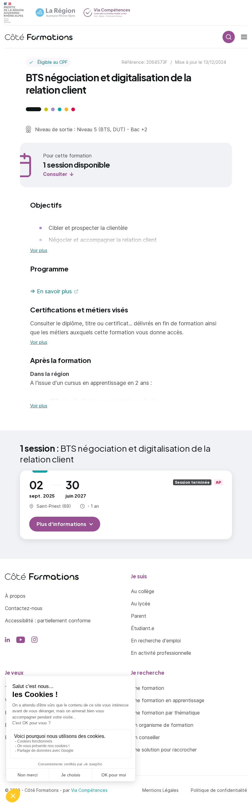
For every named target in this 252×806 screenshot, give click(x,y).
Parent (138, 616)
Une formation (147, 688)
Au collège (142, 591)
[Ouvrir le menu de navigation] (244, 37)
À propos (15, 596)
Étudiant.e (142, 628)
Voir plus (38, 250)
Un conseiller (145, 737)
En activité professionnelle (161, 653)
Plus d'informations (61, 524)
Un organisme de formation (162, 725)
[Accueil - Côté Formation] (39, 37)
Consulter (55, 174)
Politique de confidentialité (219, 790)
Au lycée (140, 603)
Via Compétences (89, 790)
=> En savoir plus (51, 291)
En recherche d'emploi (156, 640)
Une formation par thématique (165, 713)
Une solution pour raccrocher (164, 750)
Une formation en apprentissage (167, 700)
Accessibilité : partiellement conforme (48, 620)
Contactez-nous (23, 608)
